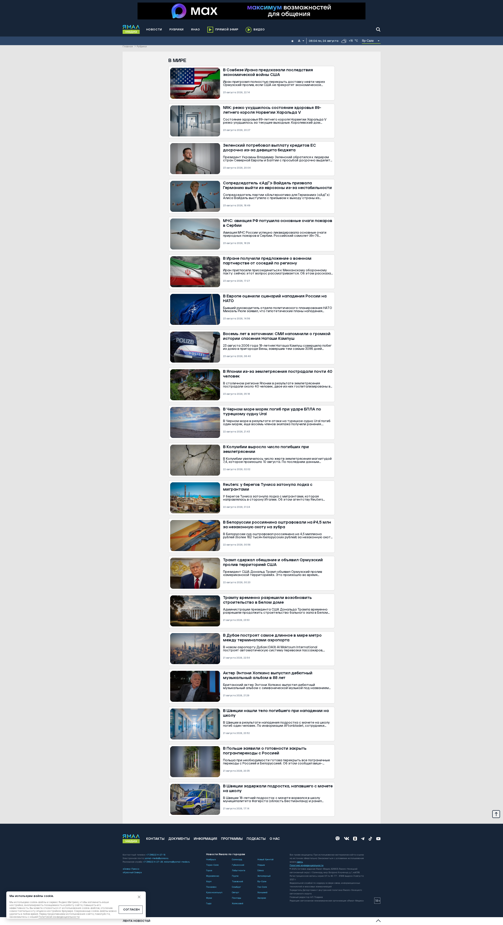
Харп (209, 882)
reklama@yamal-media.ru (177, 862)
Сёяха (260, 871)
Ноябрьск (211, 860)
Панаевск (211, 887)
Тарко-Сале (212, 865)
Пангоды (236, 898)
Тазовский (237, 882)
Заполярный (264, 876)
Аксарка (261, 898)
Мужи (209, 898)
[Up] (496, 814)
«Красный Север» (132, 873)
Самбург (236, 887)
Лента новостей (136, 921)
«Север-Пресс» (131, 869)
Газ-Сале (262, 887)
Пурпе (235, 876)
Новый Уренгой (265, 860)
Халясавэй (237, 904)
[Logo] (131, 29)
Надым (261, 865)
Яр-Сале (261, 882)
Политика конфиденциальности (306, 866)
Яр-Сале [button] (368, 41)
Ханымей (262, 893)
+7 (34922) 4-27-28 (153, 862)
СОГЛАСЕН (131, 909)
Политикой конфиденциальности (59, 917)
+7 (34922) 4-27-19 (155, 855)
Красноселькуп (214, 893)
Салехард (237, 860)
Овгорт (235, 893)
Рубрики (142, 46)
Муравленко (212, 876)
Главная (128, 46)
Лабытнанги (238, 871)
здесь (300, 862)
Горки (209, 871)
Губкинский (238, 865)
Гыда (208, 904)
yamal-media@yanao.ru (156, 858)
